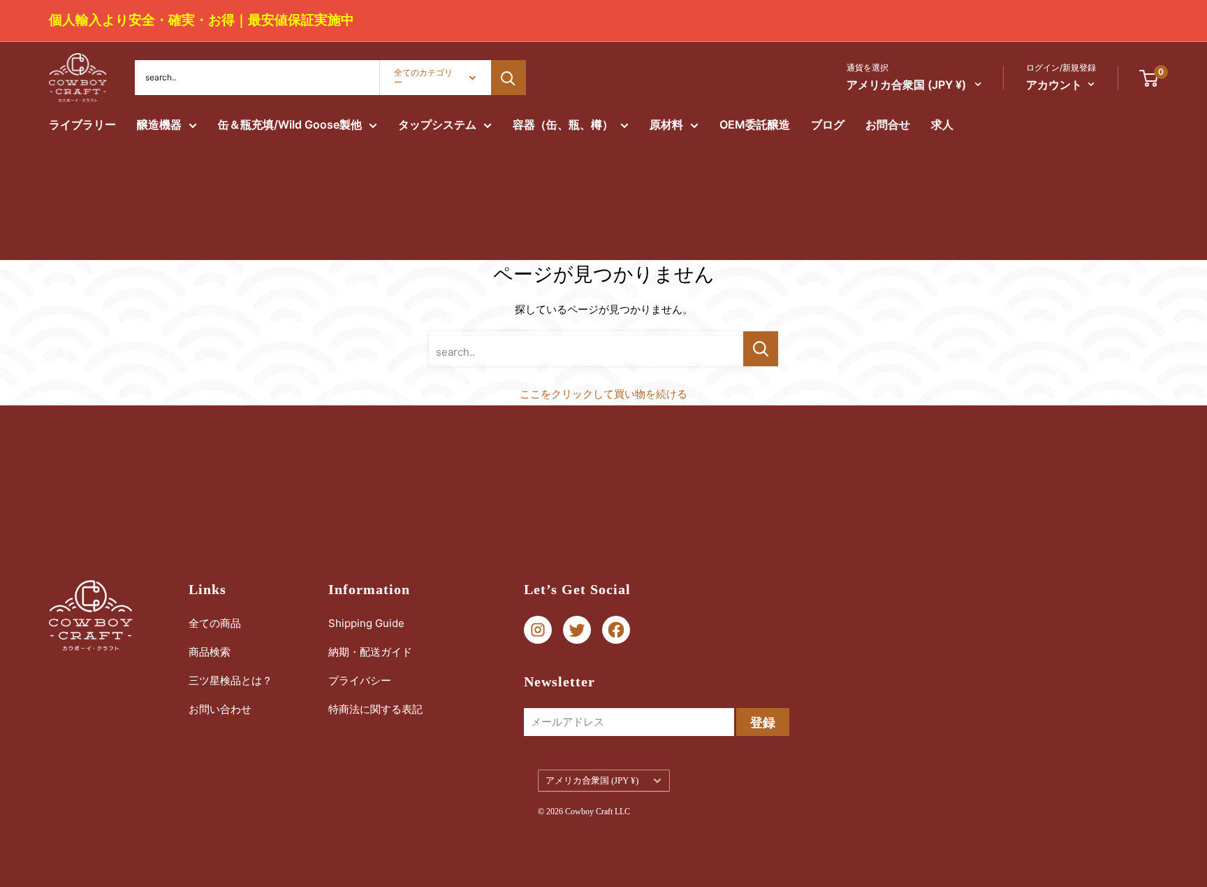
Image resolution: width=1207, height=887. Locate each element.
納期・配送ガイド (370, 651)
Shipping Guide (366, 623)
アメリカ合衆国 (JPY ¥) (592, 781)
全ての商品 (215, 623)
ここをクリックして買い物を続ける (603, 394)
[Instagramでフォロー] (538, 630)
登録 (762, 722)
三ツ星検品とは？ (230, 680)
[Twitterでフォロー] (577, 630)
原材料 (666, 124)
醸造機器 (159, 124)
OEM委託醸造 (754, 124)
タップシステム (437, 124)
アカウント (1054, 85)
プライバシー (359, 680)
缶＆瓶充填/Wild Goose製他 (290, 124)
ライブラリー (82, 124)
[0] (1149, 77)
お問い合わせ (220, 709)
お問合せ (887, 124)
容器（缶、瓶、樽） (563, 124)
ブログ (827, 124)
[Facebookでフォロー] (616, 630)
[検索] (508, 77)
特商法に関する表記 (375, 709)
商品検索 (210, 651)
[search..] (760, 348)
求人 (942, 124)
